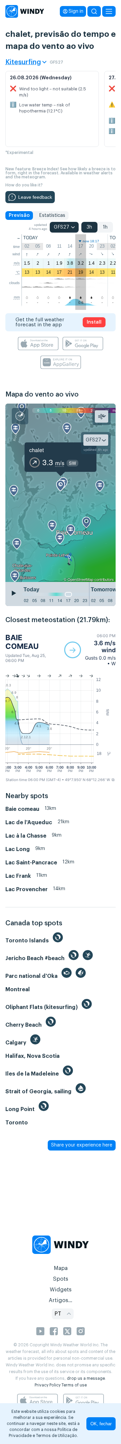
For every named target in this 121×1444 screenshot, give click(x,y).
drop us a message (86, 1378)
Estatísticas (52, 215)
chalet (36, 450)
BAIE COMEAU (22, 642)
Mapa (61, 1268)
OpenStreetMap (80, 579)
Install (94, 322)
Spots (60, 1279)
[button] (90, 649)
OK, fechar (101, 1423)
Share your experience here (81, 1145)
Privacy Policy (48, 1385)
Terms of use (74, 1385)
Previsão (19, 215)
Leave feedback (35, 197)
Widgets (61, 1289)
